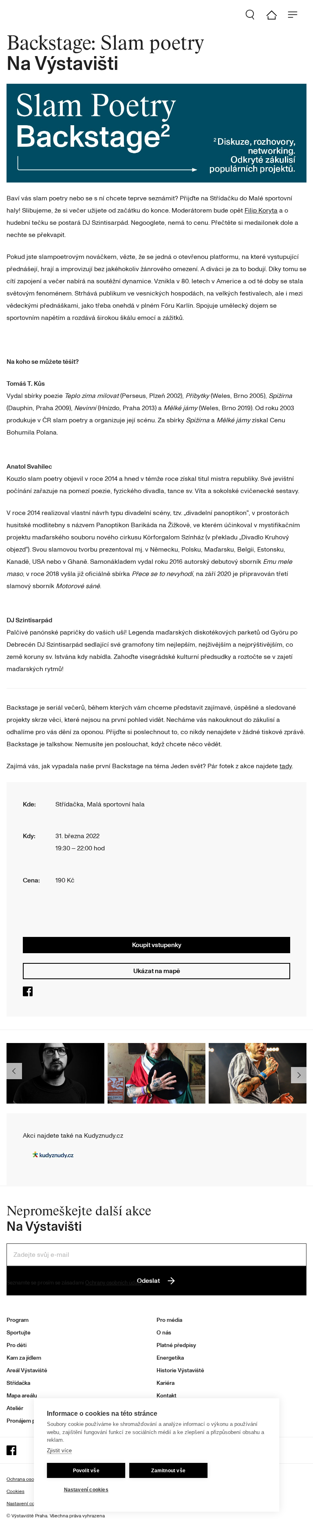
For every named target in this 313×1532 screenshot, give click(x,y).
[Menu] (295, 14)
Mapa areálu (22, 1395)
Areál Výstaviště (27, 1370)
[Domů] (274, 15)
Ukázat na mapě (156, 971)
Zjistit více (59, 1450)
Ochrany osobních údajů (113, 1282)
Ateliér (15, 1408)
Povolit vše (86, 1470)
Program (18, 1320)
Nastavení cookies (86, 1490)
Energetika (170, 1358)
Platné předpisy (176, 1345)
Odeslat (148, 1280)
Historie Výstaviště (180, 1370)
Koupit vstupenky (156, 945)
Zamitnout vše (168, 1470)
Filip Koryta (261, 210)
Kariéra (165, 1383)
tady (286, 766)
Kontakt (166, 1395)
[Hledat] (253, 14)
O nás (163, 1332)
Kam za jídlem (24, 1358)
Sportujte (19, 1332)
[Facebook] (29, 994)
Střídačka (18, 1383)
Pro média (169, 1320)
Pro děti (16, 1345)
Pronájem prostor (29, 1421)
